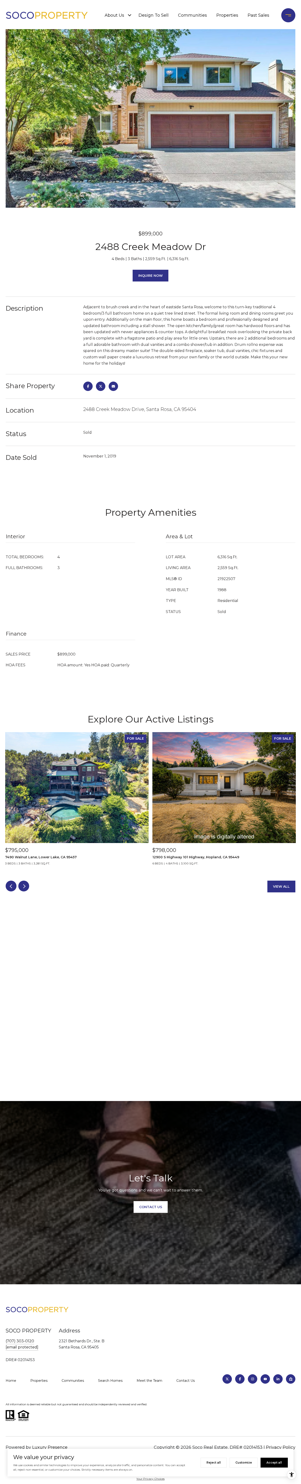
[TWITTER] (227, 1379)
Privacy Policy (280, 1447)
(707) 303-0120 (20, 1341)
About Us (114, 15)
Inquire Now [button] (150, 275)
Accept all (274, 1462)
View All (281, 886)
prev (11, 886)
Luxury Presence (49, 1447)
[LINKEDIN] (278, 1379)
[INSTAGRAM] (252, 1379)
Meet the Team (149, 1381)
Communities (192, 15)
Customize (243, 1462)
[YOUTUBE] (265, 1379)
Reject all (213, 1462)
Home (11, 1381)
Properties (227, 15)
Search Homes (110, 1381)
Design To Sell (154, 15)
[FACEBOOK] (240, 1379)
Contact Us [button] (150, 1207)
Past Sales (258, 15)
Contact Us (185, 1381)
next (23, 886)
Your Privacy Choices (150, 1478)
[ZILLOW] (290, 1379)
